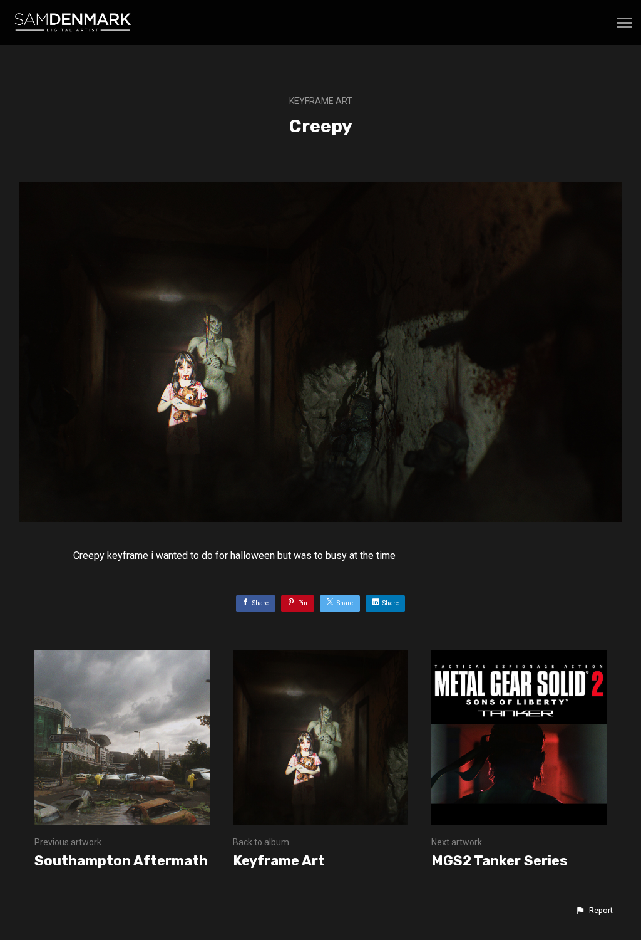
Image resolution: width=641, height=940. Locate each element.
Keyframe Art (320, 101)
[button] (594, 910)
